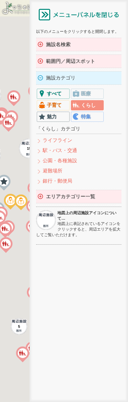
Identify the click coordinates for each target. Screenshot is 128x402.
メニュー (78, 14)
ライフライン (57, 140)
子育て (54, 105)
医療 (86, 93)
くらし (88, 105)
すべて (54, 93)
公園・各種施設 (60, 160)
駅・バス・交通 (60, 150)
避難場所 (52, 170)
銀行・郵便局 (57, 181)
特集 (86, 116)
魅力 (52, 116)
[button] (22, 354)
